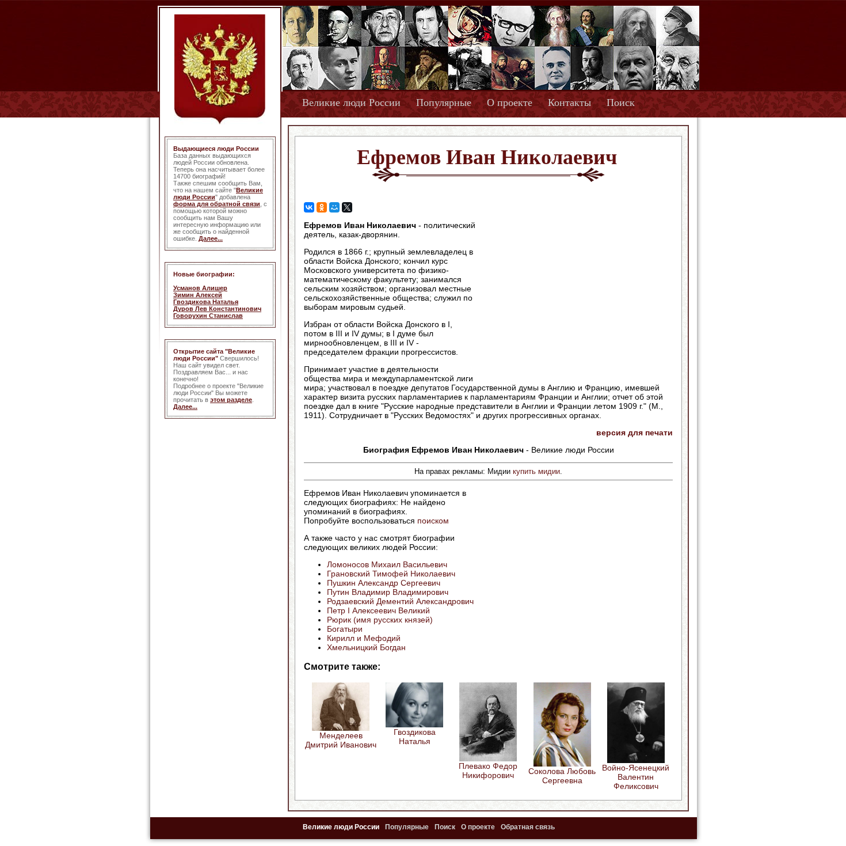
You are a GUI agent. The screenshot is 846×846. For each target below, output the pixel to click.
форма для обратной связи (216, 203)
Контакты (569, 102)
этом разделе (231, 399)
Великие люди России (351, 102)
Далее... (211, 238)
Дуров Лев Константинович (217, 308)
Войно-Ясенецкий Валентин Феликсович (635, 777)
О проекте (509, 102)
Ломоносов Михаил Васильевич (387, 564)
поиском (433, 520)
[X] (347, 207)
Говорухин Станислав (208, 315)
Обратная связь (528, 827)
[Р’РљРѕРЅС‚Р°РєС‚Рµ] (309, 207)
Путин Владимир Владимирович (387, 592)
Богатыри (345, 628)
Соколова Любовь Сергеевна (562, 776)
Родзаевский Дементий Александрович (400, 601)
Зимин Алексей (197, 294)
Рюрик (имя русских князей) (380, 619)
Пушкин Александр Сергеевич (383, 582)
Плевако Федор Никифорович (488, 770)
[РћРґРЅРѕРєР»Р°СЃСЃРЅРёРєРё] (322, 207)
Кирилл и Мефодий (364, 638)
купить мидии (536, 471)
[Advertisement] (575, 294)
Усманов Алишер (200, 287)
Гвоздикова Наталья (205, 301)
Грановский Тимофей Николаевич (391, 573)
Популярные (443, 102)
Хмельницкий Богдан (366, 647)
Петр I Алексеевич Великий (378, 610)
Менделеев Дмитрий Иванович (340, 740)
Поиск (621, 102)
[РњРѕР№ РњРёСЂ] (334, 207)
